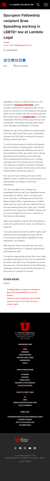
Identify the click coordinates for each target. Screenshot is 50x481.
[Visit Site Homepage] (25, 330)
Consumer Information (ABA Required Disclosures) (25, 416)
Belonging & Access (23, 45)
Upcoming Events (25, 425)
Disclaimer (34, 458)
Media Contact (25, 380)
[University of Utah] (25, 440)
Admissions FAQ (25, 360)
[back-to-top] (47, 476)
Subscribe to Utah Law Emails (25, 382)
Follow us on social (25, 385)
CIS (25, 397)
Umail (25, 399)
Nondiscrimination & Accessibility (17, 458)
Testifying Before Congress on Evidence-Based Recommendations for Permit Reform (23, 292)
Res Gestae (25, 377)
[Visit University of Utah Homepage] (4, 5)
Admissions (25, 352)
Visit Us (25, 363)
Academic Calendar (25, 419)
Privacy (42, 458)
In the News (25, 374)
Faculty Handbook (25, 405)
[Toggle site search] (38, 4)
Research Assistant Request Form (25, 402)
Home (25, 349)
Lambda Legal (29, 116)
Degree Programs (25, 354)
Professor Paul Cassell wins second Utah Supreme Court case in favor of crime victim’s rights (23, 301)
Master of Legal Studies (25, 357)
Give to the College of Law (25, 422)
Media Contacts (25, 461)
